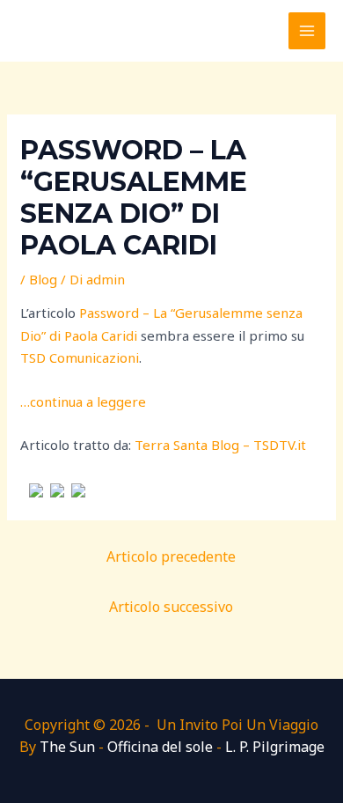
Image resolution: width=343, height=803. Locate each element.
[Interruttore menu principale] (307, 31)
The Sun (67, 746)
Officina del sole (160, 746)
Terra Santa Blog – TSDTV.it (220, 444)
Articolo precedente (171, 556)
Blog (43, 279)
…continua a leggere (83, 401)
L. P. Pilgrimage (275, 746)
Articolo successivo (171, 606)
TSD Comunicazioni (79, 357)
